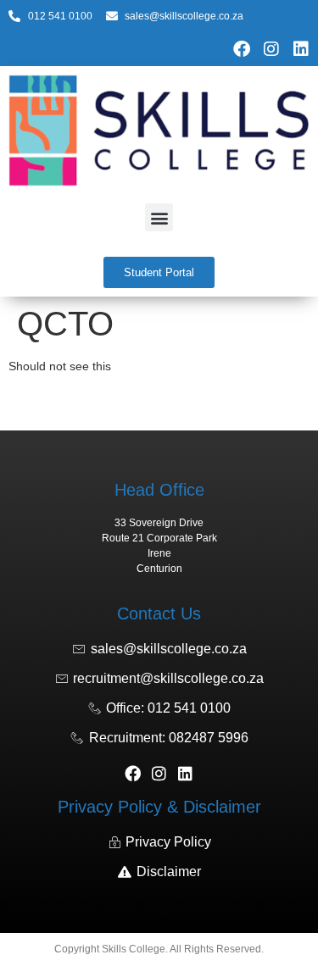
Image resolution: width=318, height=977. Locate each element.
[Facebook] (241, 49)
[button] (159, 217)
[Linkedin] (301, 49)
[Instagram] (271, 49)
